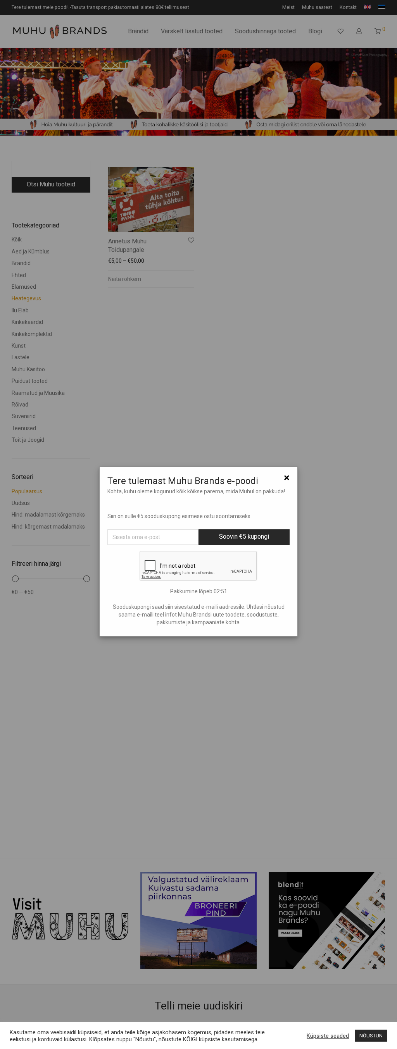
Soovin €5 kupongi (244, 536)
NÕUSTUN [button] (371, 1036)
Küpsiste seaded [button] (328, 1035)
